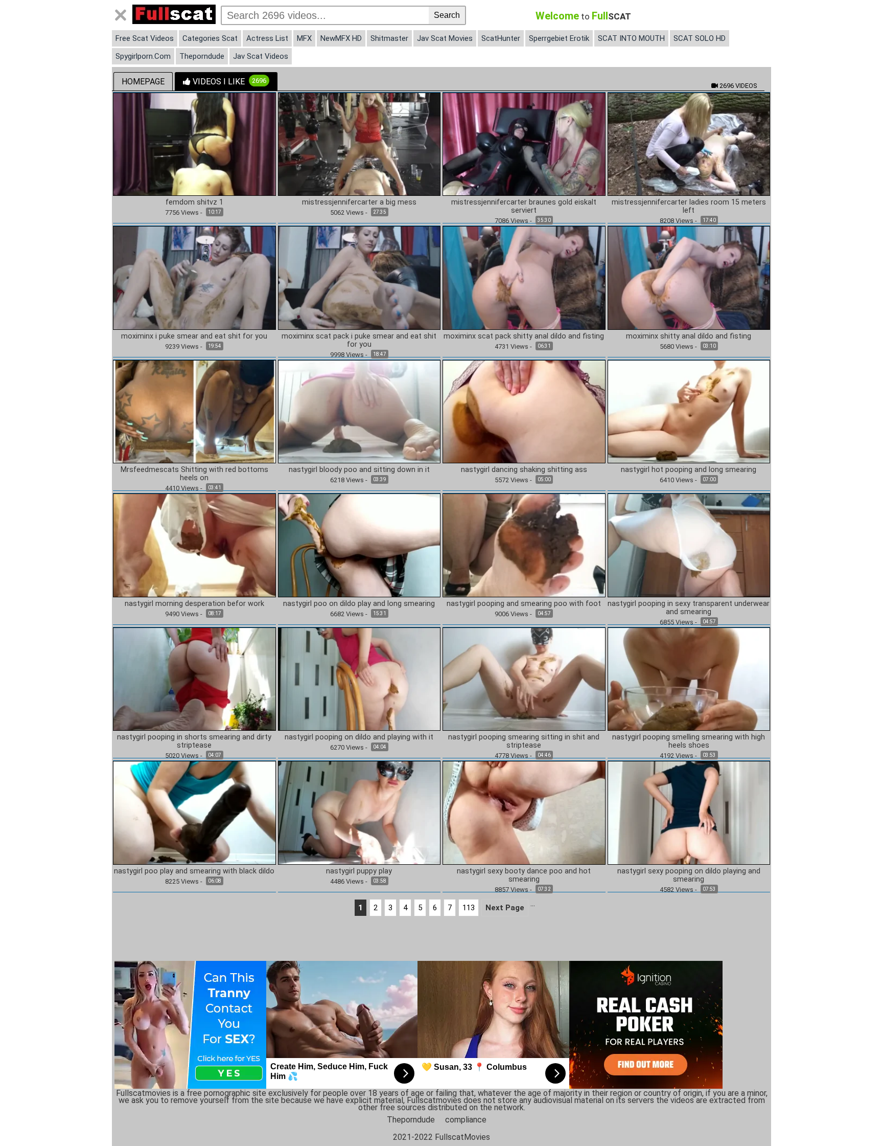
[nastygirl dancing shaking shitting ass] (524, 411)
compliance (465, 1120)
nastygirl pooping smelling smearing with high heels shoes (688, 741)
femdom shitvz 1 (194, 202)
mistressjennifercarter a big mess (359, 202)
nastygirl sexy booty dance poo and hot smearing (524, 875)
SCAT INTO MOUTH (631, 38)
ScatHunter (500, 38)
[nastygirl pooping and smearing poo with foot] (524, 545)
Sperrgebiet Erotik (559, 38)
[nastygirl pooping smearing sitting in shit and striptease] (524, 678)
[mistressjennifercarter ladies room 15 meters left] (689, 143)
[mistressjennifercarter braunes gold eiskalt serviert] (524, 143)
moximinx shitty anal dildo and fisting (688, 336)
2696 (737, 85)
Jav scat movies (445, 38)
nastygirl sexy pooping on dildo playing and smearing (688, 875)
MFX (304, 38)
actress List (267, 38)
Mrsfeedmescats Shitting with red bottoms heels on (194, 474)
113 (468, 907)
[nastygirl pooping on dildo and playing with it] (359, 678)
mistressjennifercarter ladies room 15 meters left (689, 206)
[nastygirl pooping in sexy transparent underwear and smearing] (689, 545)
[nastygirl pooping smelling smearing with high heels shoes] (689, 678)
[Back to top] (854, 1117)
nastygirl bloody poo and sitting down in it (359, 470)
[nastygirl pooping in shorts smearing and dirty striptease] (194, 678)
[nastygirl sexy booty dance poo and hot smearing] (524, 812)
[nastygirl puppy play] (359, 812)
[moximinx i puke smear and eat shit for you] (194, 277)
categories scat (210, 38)
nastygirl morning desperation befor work (194, 604)
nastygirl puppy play (359, 871)
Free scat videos (144, 38)
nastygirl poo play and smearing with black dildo (194, 871)
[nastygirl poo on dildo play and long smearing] (359, 545)
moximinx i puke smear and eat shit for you (194, 336)
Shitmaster (389, 38)
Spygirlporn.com (143, 56)
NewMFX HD (341, 38)
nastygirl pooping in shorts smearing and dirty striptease (194, 741)
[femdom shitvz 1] (194, 143)
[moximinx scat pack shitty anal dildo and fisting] (524, 277)
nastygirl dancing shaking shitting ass (524, 470)
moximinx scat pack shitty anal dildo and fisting (524, 336)
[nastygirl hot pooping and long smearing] (689, 411)
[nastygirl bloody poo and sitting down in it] (359, 411)
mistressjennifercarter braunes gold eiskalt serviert (523, 206)
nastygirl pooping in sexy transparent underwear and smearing (689, 608)
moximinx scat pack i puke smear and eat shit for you (359, 340)
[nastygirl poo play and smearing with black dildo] (194, 812)
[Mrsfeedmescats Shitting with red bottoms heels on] (194, 411)
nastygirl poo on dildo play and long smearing (359, 604)
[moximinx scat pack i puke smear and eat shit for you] (359, 277)
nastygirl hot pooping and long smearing (688, 470)
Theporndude (201, 56)
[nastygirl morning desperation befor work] (194, 545)
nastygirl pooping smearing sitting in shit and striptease (523, 741)
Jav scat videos (260, 56)
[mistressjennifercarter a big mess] (359, 143)
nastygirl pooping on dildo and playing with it (359, 737)
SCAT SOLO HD (699, 38)
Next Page (504, 907)
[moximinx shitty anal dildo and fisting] (689, 277)
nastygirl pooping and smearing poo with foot (524, 604)
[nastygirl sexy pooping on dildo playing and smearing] (689, 812)
